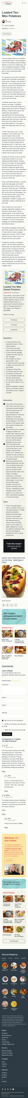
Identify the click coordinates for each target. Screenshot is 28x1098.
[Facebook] (2, 1089)
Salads (14, 996)
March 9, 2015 (9, 747)
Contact (4, 1066)
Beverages (14, 970)
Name (4, 697)
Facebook (4, 1072)
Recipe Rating (6, 680)
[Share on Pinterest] (7, 605)
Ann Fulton (8, 21)
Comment (5, 684)
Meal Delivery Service (7, 1055)
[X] (10, 1089)
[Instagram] (5, 1089)
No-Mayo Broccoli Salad (19, 935)
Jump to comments (9, 25)
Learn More (9, 860)
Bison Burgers (19, 656)
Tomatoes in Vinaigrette (6, 904)
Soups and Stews (14, 1009)
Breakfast (5, 983)
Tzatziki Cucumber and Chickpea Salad (19, 641)
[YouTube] (13, 1089)
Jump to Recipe (6, 33)
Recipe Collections (6, 1035)
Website (4, 713)
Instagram (4, 1075)
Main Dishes (5, 996)
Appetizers (5, 970)
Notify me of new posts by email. (15, 730)
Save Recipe (14, 329)
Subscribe (4, 1064)
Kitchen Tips (5, 1037)
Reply (3, 771)
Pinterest (4, 1077)
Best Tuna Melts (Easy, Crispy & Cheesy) (7, 657)
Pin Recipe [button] (14, 324)
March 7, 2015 (9, 797)
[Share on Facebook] (3, 605)
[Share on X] (11, 605)
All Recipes (4, 1033)
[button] (2, 28)
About (3, 1061)
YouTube (4, 1081)
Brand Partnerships (7, 1050)
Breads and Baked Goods (23, 971)
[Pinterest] (8, 1089)
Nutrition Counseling (7, 1053)
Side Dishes (23, 996)
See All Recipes (14, 941)
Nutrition (4, 1039)
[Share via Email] (15, 605)
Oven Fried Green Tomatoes (7, 640)
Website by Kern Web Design (17, 1096)
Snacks (5, 1008)
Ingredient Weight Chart (8, 1044)
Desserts (23, 983)
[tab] (4, 958)
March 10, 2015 (12, 777)
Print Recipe (14, 320)
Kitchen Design (5, 1042)
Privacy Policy (5, 1096)
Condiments (14, 984)
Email (4, 705)
